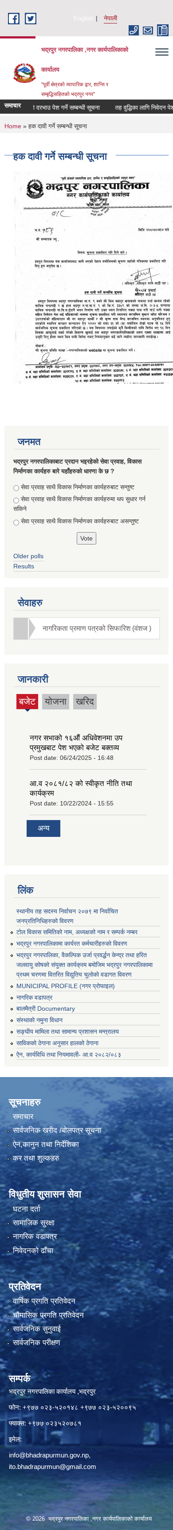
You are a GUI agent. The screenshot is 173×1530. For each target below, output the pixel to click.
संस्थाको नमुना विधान (39, 1020)
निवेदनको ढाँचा (33, 1250)
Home (12, 126)
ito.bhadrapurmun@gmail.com (52, 1466)
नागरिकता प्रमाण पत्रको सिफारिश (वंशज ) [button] (97, 628)
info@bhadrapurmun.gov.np (49, 1455)
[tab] (86, 628)
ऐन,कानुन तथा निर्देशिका (46, 1144)
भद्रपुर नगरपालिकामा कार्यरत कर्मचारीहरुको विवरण (71, 943)
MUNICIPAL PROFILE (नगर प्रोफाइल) (65, 985)
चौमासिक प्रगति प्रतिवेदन (48, 1315)
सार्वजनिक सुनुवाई (37, 1329)
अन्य (43, 828)
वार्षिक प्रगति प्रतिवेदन (44, 1301)
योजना (56, 701)
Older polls (28, 556)
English (84, 18)
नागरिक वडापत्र (34, 997)
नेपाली (110, 18)
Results (23, 566)
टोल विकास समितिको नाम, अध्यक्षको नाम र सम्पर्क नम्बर (77, 932)
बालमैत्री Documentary (45, 1008)
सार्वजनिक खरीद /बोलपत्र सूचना (57, 1130)
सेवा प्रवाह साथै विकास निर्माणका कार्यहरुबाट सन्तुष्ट (77, 487)
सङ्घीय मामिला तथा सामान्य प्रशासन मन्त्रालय (67, 1031)
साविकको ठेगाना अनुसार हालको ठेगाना (57, 1043)
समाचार (23, 1116)
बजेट (27, 702)
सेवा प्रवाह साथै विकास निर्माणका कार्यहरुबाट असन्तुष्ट (80, 521)
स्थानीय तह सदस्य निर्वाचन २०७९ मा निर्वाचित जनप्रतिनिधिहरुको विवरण (67, 916)
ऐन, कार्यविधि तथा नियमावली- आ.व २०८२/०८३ (68, 1054)
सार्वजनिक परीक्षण (36, 1342)
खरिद (85, 701)
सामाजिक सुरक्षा (34, 1223)
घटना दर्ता (26, 1209)
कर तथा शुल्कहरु (36, 1158)
